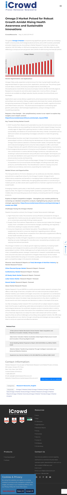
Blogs (37, 418)
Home (37, 415)
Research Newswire (23, 385)
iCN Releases (39, 443)
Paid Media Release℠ (10, 457)
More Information (9, 491)
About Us (38, 437)
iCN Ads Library (39, 446)
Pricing (37, 430)
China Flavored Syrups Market (15, 268)
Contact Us (38, 440)
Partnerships (39, 433)
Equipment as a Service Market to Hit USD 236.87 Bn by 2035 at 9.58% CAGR (32, 355)
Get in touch (38, 468)
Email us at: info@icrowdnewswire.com (45, 470)
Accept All (29, 491)
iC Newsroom (39, 421)
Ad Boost (7, 460)
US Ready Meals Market (13, 275)
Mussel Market (10, 282)
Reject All (20, 491)
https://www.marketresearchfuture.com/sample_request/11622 (26, 118)
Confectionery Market (12, 272)
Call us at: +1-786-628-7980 (42, 473)
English (33, 385)
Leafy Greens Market (12, 279)
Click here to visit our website (51, 379)
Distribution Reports (41, 427)
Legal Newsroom (40, 424)
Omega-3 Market (18, 40)
